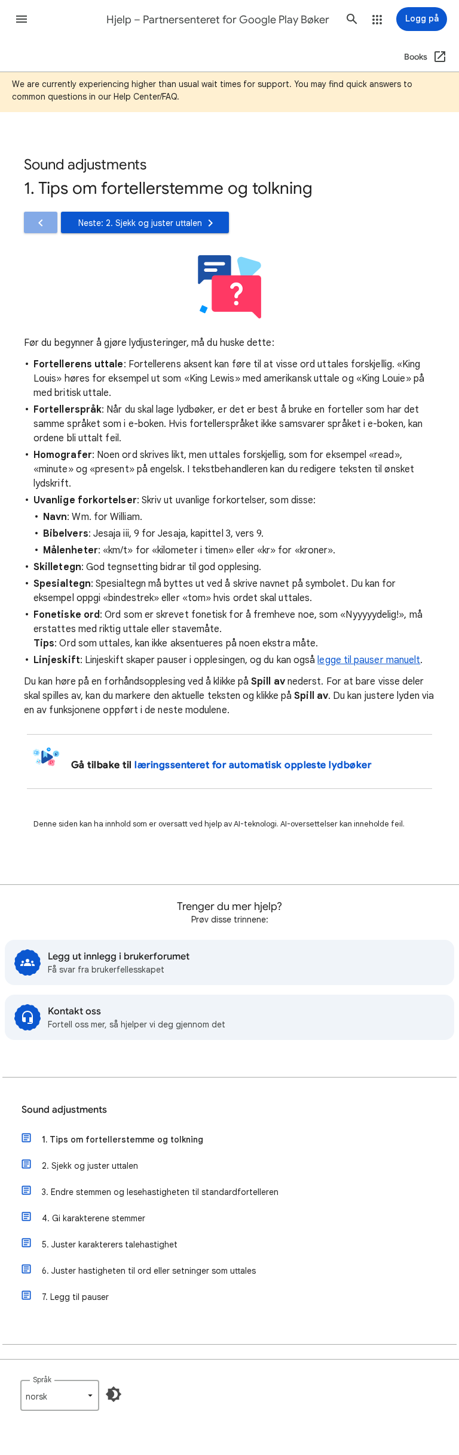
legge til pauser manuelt (368, 660)
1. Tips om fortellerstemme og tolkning (122, 1139)
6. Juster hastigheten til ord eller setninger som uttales (149, 1270)
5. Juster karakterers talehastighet (110, 1244)
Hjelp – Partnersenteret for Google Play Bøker (217, 19)
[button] (21, 19)
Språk (42, 1379)
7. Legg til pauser (75, 1297)
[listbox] (59, 1395)
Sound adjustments (64, 1110)
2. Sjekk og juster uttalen (90, 1165)
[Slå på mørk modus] (113, 1394)
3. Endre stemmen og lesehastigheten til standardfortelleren (160, 1192)
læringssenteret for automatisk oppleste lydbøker (252, 765)
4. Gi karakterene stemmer (93, 1218)
